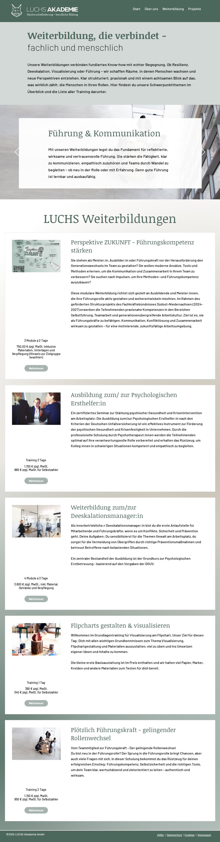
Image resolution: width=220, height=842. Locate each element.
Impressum (204, 835)
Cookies (189, 835)
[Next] (202, 152)
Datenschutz (174, 835)
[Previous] (17, 152)
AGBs (160, 835)
